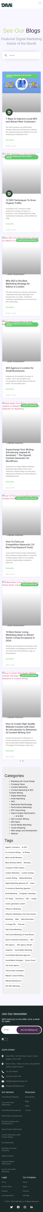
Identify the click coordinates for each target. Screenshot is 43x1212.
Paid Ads (21, 924)
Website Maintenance (13, 981)
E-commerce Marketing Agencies (17, 888)
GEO (13, 801)
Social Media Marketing (21, 825)
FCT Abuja (9, 899)
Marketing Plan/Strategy (21, 804)
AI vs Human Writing (13, 852)
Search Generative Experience (16, 940)
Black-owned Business (13, 857)
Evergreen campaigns (27, 893)
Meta (17, 919)
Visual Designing (18, 828)
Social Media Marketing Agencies (17, 955)
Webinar (14, 833)
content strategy (28, 873)
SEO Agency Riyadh (24, 945)
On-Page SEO (10, 924)
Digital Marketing (18, 795)
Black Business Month (13, 863)
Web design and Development (24, 830)
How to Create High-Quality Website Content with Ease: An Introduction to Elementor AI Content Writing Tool (21, 728)
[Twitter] (11, 1207)
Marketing (9, 919)
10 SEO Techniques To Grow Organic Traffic (21, 201)
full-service (19, 899)
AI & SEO (19, 816)
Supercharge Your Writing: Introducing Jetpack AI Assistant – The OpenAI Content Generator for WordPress (20, 455)
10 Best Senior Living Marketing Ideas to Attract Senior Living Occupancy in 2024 (20, 636)
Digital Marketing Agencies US (16, 883)
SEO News (15, 822)
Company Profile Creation (15, 868)
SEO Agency (10, 945)
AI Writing (26, 852)
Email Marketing (18, 798)
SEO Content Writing (20, 819)
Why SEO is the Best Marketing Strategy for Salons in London (18, 283)
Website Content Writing (14, 976)
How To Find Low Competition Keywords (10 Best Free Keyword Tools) (20, 544)
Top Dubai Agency (12, 965)
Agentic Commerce (12, 847)
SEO (31, 940)
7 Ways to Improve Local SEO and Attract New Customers (21, 120)
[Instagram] (25, 1207)
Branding (27, 863)
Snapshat (8, 950)
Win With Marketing (12, 986)
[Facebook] (18, 1207)
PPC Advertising (18, 810)
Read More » (10, 140)
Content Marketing (19, 787)
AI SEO (24, 847)
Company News (18, 784)
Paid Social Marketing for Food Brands (19, 934)
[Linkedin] (31, 1207)
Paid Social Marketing (13, 929)
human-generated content (15, 904)
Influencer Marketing (13, 909)
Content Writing (11, 878)
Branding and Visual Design (23, 781)
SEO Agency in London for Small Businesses (20, 369)
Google (34, 899)
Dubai (32, 883)
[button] (40, 3)
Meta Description (27, 919)
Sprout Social (30, 960)
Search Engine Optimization (23, 813)
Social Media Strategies (14, 960)
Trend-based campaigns (14, 970)
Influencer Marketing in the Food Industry (20, 914)
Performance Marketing (21, 807)
